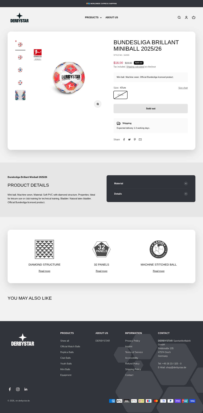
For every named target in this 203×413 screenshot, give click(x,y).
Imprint (128, 346)
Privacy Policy (132, 340)
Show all (64, 340)
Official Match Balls (70, 346)
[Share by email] (140, 139)
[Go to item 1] (20, 44)
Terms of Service (134, 352)
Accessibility (131, 357)
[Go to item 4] (20, 82)
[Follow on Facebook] (10, 389)
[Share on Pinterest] (135, 139)
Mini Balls (65, 369)
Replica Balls (67, 352)
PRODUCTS (91, 17)
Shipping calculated (135, 67)
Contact (129, 375)
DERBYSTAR (102, 340)
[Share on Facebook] (124, 139)
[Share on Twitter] (129, 139)
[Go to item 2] (20, 57)
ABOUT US (111, 17)
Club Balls (65, 357)
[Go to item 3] (20, 70)
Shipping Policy (133, 369)
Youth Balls (66, 363)
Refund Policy (132, 363)
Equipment (65, 375)
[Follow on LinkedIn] (26, 389)
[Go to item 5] (20, 95)
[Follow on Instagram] (18, 389)
